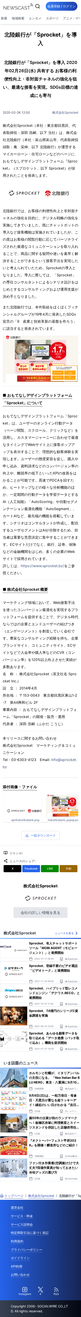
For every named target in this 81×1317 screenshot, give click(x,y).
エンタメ (35, 18)
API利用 (16, 1266)
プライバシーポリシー (26, 1249)
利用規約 (17, 1241)
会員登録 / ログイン (61, 6)
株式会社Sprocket (65, 112)
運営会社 (17, 1207)
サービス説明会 (22, 1224)
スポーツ (52, 18)
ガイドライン (20, 1258)
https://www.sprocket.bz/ (42, 566)
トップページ (13, 1196)
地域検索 (18, 18)
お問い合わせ (20, 1274)
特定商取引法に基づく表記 (30, 1233)
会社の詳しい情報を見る (40, 912)
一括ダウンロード (43, 835)
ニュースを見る (64, 933)
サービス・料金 (22, 1216)
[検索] (37, 6)
